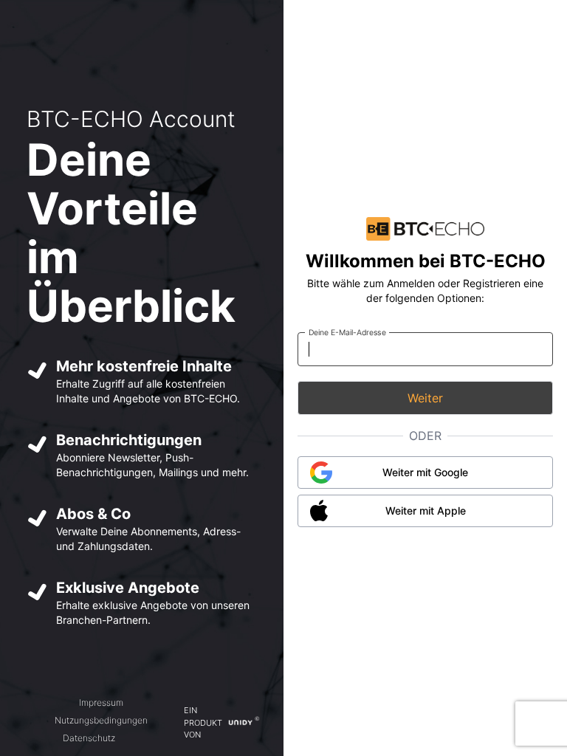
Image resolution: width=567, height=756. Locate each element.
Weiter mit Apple (425, 510)
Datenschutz (89, 737)
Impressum (101, 702)
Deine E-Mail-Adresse (347, 332)
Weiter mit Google (425, 472)
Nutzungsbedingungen (101, 720)
